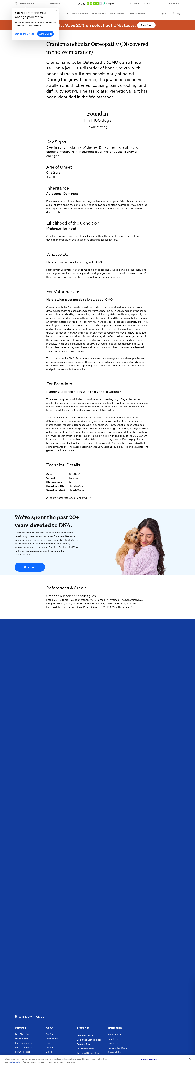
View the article (121, 607)
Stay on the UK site (24, 33)
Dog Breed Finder (85, 1035)
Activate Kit (174, 3)
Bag (178, 13)
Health (49, 1047)
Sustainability (114, 1052)
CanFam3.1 (82, 497)
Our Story (50, 1034)
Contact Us (113, 1043)
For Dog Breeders (23, 1043)
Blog (48, 1043)
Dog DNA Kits (22, 1034)
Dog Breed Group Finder (89, 1039)
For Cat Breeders (23, 1047)
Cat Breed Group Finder (88, 1053)
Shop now (29, 567)
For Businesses (22, 1051)
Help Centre (114, 1039)
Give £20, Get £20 (142, 3)
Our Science (52, 1038)
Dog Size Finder (85, 1044)
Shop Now (146, 25)
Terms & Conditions (117, 1047)
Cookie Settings (149, 1059)
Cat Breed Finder (85, 1048)
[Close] (190, 1059)
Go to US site (45, 33)
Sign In (163, 13)
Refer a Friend (115, 1034)
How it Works (21, 1038)
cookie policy (15, 1062)
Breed (49, 1051)
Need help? (56, 3)
